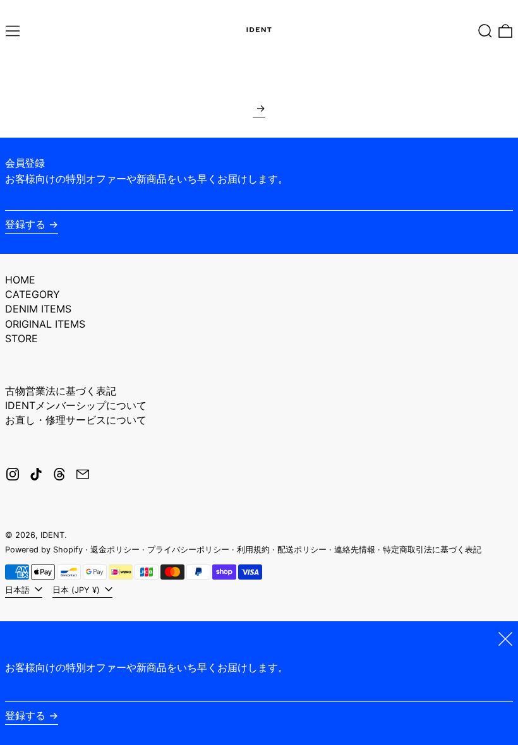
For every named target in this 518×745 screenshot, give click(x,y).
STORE (21, 338)
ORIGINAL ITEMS (45, 324)
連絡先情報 (354, 549)
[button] (485, 31)
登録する (25, 224)
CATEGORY (32, 294)
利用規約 (253, 549)
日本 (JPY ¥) (77, 590)
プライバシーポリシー (188, 549)
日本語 (18, 590)
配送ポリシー (302, 549)
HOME (20, 279)
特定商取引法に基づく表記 (432, 549)
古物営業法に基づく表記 (60, 390)
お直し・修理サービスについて (76, 420)
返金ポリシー (115, 549)
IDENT (52, 535)
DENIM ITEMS (38, 308)
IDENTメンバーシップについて (76, 405)
